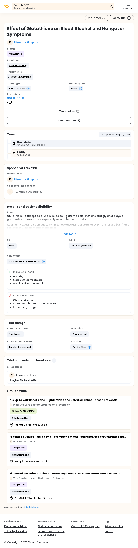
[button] (18, 65)
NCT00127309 (16, 98)
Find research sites (50, 526)
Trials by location (15, 531)
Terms (109, 531)
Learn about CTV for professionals (51, 533)
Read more (69, 234)
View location (67, 120)
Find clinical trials (15, 526)
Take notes (67, 111)
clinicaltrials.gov (31, 507)
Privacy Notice (114, 526)
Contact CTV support (85, 526)
